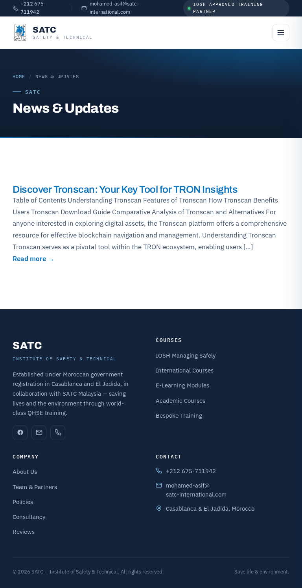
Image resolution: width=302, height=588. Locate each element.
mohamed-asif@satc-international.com (114, 7)
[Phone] (57, 432)
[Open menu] (280, 32)
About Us (25, 471)
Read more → (33, 258)
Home (19, 76)
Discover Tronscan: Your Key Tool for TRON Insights (125, 189)
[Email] (38, 432)
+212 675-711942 (33, 7)
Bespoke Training (179, 415)
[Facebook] (20, 432)
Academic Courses (180, 400)
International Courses (185, 370)
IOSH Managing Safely (185, 355)
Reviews (24, 531)
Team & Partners (35, 487)
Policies (23, 502)
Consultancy (29, 516)
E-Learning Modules (182, 385)
